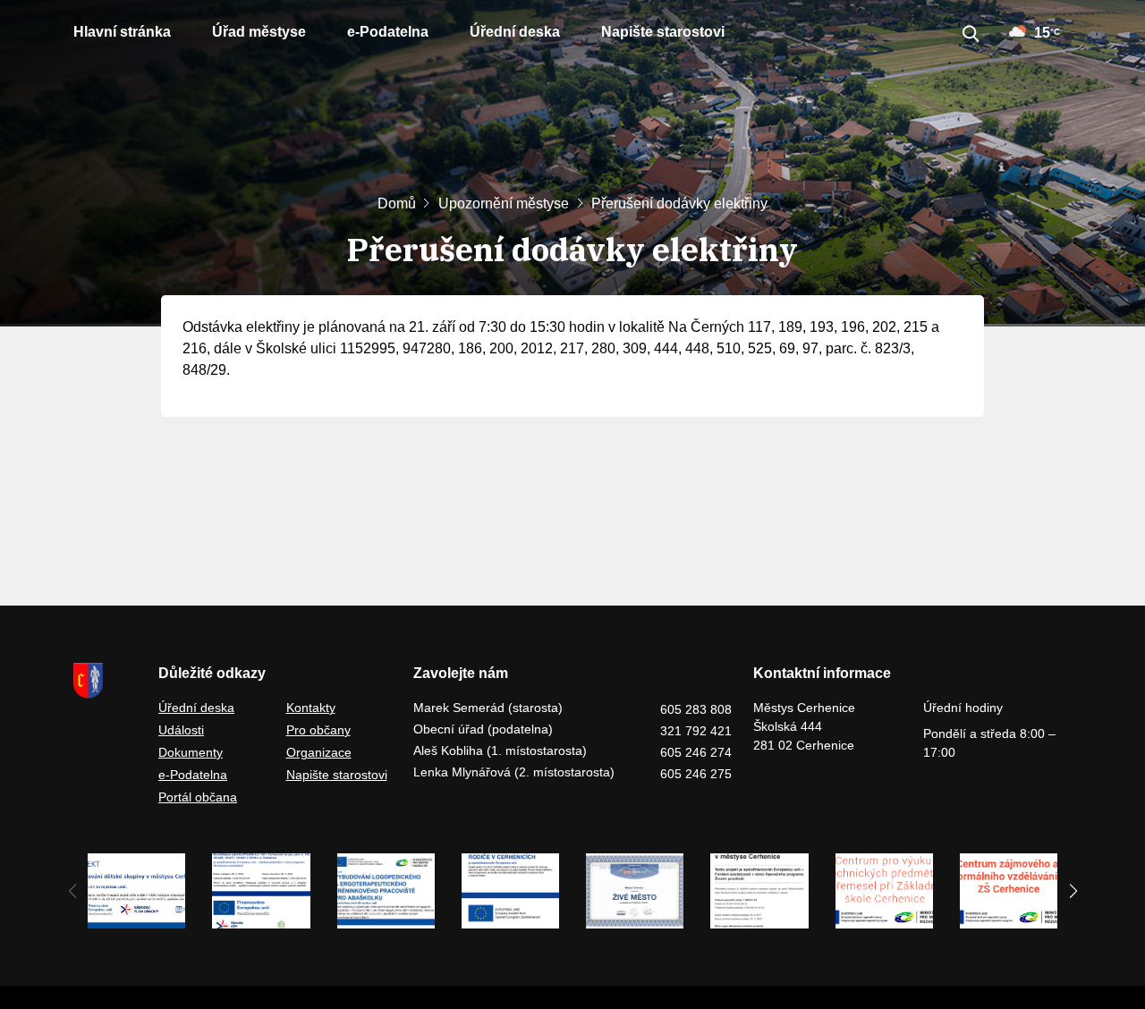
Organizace (319, 752)
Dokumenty (190, 752)
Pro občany (318, 730)
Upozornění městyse (503, 203)
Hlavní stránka (122, 31)
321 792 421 (696, 731)
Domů (396, 203)
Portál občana (197, 797)
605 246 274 (696, 752)
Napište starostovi (663, 31)
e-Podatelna (387, 31)
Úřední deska (515, 31)
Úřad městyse (259, 31)
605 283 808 (696, 709)
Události (181, 730)
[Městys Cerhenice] (105, 681)
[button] (1073, 891)
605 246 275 (696, 774)
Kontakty (310, 707)
